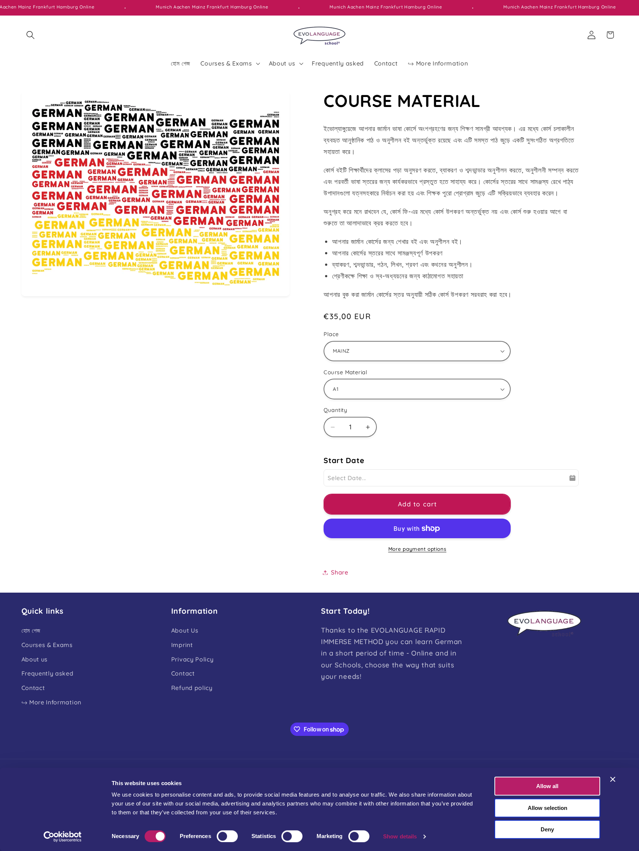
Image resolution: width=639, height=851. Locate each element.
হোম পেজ (31, 630)
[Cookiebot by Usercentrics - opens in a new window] (62, 836)
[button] (30, 35)
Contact (33, 688)
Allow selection (547, 808)
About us (34, 659)
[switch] (227, 836)
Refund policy (192, 688)
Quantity (335, 409)
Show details (400, 836)
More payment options (417, 549)
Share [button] (339, 572)
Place (331, 334)
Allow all (547, 786)
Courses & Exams (47, 645)
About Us (185, 630)
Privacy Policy (192, 659)
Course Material (345, 372)
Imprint (182, 645)
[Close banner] (612, 779)
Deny (547, 829)
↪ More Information (51, 702)
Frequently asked (47, 673)
